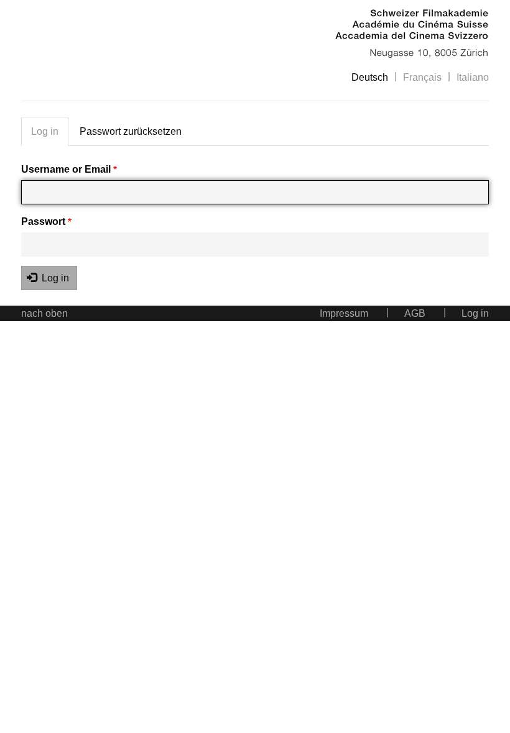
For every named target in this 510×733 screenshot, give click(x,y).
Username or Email (67, 169)
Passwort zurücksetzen (131, 131)
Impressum (344, 313)
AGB (414, 313)
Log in (44, 131)
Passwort (44, 221)
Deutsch (369, 77)
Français (422, 77)
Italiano (473, 77)
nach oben (44, 313)
